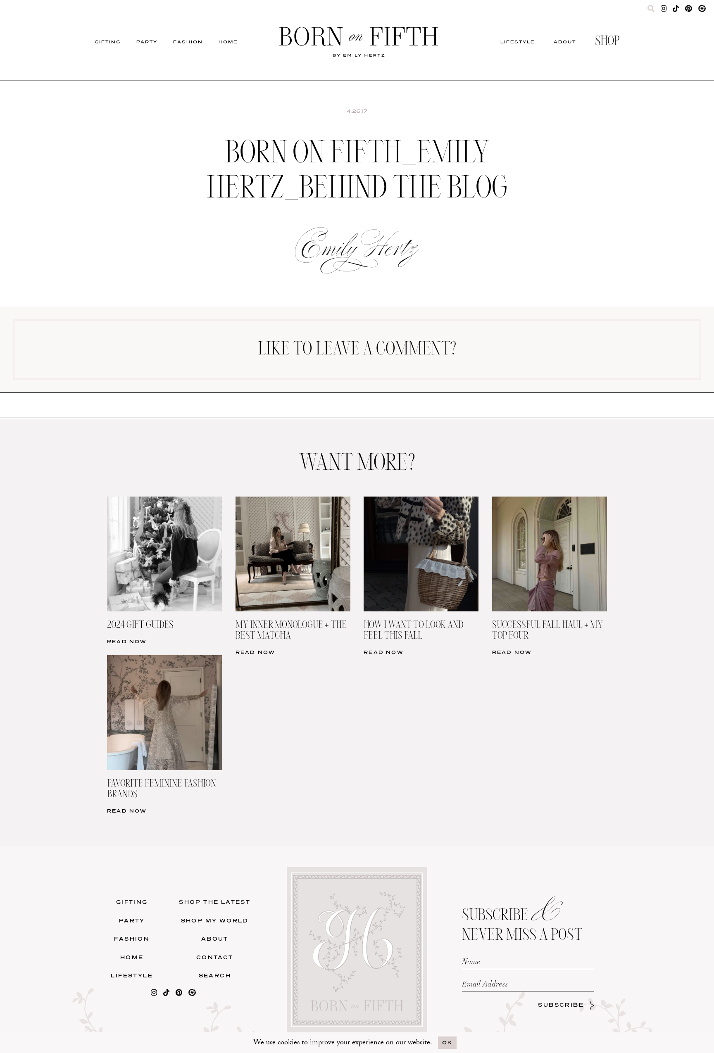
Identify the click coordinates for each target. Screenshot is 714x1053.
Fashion (188, 41)
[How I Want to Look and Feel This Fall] (421, 501)
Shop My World (215, 921)
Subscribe (561, 1005)
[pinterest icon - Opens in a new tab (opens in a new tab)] (688, 10)
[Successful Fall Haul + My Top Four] (549, 501)
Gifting (108, 41)
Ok (447, 1042)
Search (215, 975)
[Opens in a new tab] (154, 994)
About (565, 41)
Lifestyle (517, 41)
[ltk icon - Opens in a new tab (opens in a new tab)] (702, 10)
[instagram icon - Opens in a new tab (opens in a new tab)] (664, 10)
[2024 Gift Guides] (164, 501)
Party (146, 41)
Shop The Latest (214, 902)
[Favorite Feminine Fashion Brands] (164, 660)
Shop (607, 42)
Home (228, 41)
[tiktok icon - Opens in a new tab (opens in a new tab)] (676, 10)
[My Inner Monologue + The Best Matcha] (293, 501)
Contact (214, 957)
